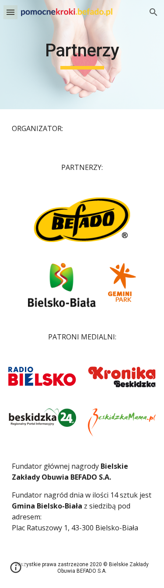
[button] (10, 12)
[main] (82, 54)
